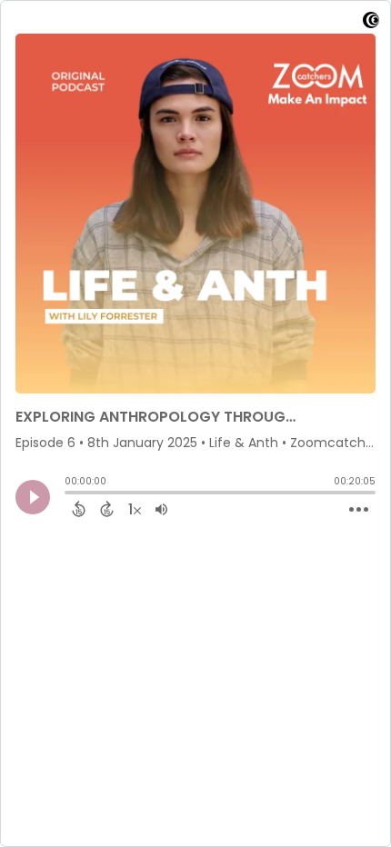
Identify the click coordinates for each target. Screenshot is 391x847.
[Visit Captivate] (371, 23)
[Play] (32, 497)
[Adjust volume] (161, 509)
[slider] (69, 494)
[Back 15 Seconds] (79, 509)
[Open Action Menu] (359, 510)
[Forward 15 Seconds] (107, 509)
